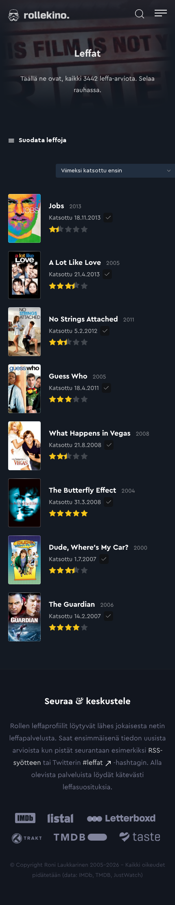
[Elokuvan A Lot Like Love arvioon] (64, 275)
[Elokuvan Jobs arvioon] (54, 218)
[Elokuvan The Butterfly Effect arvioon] (71, 502)
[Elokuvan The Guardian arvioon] (61, 616)
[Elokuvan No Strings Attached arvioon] (71, 331)
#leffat (93, 763)
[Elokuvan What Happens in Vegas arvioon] (78, 445)
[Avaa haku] (140, 14)
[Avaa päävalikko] (161, 14)
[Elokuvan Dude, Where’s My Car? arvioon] (77, 559)
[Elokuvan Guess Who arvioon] (57, 388)
